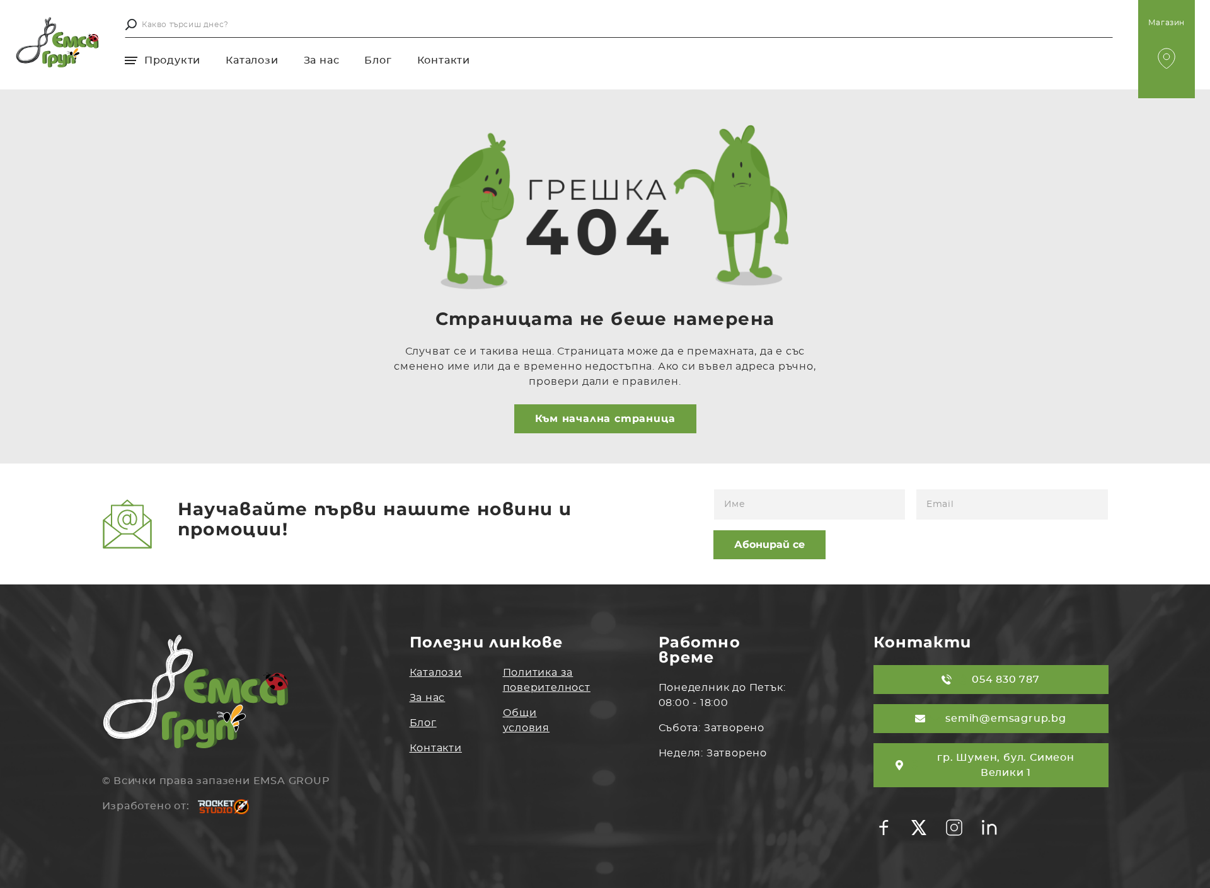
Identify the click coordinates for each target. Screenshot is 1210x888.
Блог (377, 60)
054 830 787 (1006, 680)
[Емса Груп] (57, 42)
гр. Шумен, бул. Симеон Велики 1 (1006, 765)
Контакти (443, 60)
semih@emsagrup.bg (1005, 719)
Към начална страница (605, 418)
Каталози (252, 60)
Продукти (170, 60)
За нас (322, 60)
